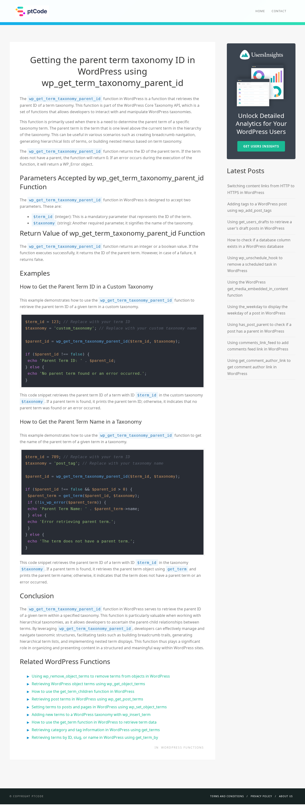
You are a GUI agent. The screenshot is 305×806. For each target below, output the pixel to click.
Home (260, 11)
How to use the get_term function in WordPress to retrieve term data (94, 722)
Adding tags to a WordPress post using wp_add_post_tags (257, 207)
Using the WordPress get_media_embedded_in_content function (257, 288)
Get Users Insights (261, 146)
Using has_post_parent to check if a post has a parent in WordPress (259, 328)
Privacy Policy (261, 796)
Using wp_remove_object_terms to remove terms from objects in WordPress (101, 676)
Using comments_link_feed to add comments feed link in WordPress (258, 346)
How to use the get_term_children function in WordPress (83, 691)
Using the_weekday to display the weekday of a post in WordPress (257, 310)
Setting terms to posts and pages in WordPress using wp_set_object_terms (99, 707)
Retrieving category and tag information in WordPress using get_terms (96, 729)
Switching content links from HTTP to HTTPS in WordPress (261, 189)
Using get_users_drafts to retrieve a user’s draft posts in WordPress (259, 225)
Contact (279, 11)
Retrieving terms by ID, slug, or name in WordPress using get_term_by (95, 737)
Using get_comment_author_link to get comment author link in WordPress (259, 367)
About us (286, 796)
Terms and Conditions (227, 796)
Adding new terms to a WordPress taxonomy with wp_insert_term (91, 714)
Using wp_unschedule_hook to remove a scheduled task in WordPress (255, 264)
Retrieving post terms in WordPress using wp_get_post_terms (87, 699)
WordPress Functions (182, 747)
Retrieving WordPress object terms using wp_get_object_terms (88, 683)
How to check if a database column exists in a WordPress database (258, 243)
